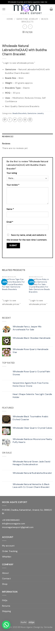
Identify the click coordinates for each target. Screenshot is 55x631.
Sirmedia (48, 627)
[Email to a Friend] (20, 119)
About (5, 573)
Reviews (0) (7, 136)
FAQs (4, 600)
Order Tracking (9, 551)
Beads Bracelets (20, 113)
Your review (13, 185)
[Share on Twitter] (15, 119)
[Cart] (51, 9)
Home (10, 18)
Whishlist (6, 556)
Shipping (6, 611)
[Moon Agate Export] (27, 9)
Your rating (12, 173)
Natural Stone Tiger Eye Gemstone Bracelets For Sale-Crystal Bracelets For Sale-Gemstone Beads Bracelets (13, 284)
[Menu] (4, 9)
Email (10, 222)
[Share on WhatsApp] (4, 119)
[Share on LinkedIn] (30, 119)
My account (8, 545)
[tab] (27, 136)
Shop (4, 584)
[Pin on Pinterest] (25, 119)
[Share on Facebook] (9, 119)
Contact (6, 578)
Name (10, 209)
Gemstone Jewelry (27, 18)
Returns (6, 605)
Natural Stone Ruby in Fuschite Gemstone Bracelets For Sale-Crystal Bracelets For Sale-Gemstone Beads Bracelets (39, 285)
